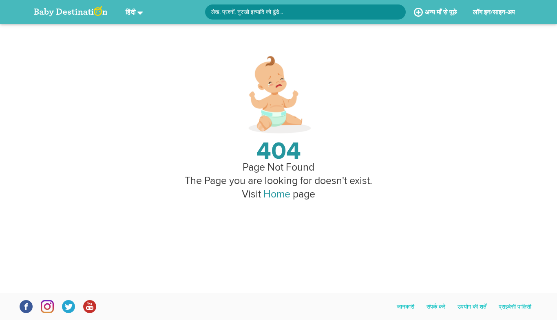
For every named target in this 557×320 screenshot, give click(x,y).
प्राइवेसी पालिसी (515, 306)
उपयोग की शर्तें (472, 306)
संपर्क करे (436, 306)
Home (276, 193)
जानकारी (405, 306)
